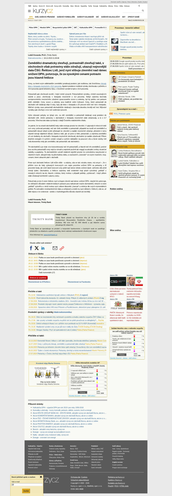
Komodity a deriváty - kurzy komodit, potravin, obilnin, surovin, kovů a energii (62, 410)
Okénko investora (117, 73)
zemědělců (100, 128)
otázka (68, 163)
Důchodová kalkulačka (35, 451)
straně (43, 126)
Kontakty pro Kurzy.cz (116, 483)
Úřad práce (52, 457)
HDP (80, 454)
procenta (35, 89)
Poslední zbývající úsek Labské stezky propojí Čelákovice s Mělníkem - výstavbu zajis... (72, 304)
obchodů (46, 136)
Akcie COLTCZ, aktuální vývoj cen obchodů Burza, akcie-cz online (58, 427)
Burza (72, 449)
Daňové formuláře (66, 17)
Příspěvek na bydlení (34, 457)
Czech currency (117, 465)
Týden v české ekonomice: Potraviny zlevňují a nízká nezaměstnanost (65, 350)
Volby (114, 459)
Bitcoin (77, 6)
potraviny (49, 118)
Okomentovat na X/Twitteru (39, 282)
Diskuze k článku (36, 254)
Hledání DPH (45, 27)
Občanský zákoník (97, 459)
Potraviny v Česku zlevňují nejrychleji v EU (54, 354)
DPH (40, 20)
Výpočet (39, 446)
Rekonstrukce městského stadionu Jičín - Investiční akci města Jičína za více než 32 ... (71, 301)
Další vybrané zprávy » (98, 49)
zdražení (55, 99)
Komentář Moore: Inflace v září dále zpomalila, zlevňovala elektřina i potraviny (67, 341)
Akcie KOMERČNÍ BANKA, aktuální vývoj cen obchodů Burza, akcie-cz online (63, 416)
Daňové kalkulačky (110, 17)
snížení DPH (86, 165)
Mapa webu (120, 459)
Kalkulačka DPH (86, 27)
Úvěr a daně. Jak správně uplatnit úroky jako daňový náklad (128, 129)
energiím (38, 139)
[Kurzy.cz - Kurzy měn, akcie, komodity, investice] (43, 13)
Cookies (84, 477)
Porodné (61, 463)
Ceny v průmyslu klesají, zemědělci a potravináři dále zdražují (61, 344)
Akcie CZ (42, 6)
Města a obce (95, 449)
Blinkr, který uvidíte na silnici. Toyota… (42, 36)
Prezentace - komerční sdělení (127, 28)
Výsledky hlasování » (75, 395)
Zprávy (35, 6)
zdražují (89, 131)
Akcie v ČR (113, 275)
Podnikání (94, 446)
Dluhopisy (73, 451)
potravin (63, 184)
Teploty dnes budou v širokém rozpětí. (42, 46)
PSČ (102, 449)
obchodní (31, 105)
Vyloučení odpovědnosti (80, 480)
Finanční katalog (117, 456)
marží (37, 155)
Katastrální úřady (96, 454)
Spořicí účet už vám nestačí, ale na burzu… (135, 66)
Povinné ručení (33, 467)
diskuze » (84, 395)
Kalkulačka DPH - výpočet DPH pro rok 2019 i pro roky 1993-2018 (58, 407)
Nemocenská (53, 463)
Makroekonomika (34, 58)
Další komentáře (45, 272)
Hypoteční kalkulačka (35, 465)
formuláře (98, 467)
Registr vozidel (117, 451)
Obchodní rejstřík (116, 2)
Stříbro (86, 463)
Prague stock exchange (119, 467)
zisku (57, 176)
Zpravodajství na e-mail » (127, 109)
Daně (36, 20)
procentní (31, 168)
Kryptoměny (74, 457)
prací (39, 97)
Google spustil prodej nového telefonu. (133, 61)
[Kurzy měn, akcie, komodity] (47, 481)
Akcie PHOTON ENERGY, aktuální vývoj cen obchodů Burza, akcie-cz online (62, 424)
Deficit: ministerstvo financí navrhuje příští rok (86, 36)
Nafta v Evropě (75, 467)
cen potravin (101, 99)
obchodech (60, 118)
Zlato (72, 6)
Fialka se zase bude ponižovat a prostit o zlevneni (59, 257)
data (47, 120)
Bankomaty (59, 446)
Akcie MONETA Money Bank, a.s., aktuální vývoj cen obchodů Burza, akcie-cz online (65, 421)
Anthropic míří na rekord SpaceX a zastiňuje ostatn (88, 41)
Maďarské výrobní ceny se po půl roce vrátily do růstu (57, 327)
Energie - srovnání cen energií (44, 437)
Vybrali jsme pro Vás (77, 34)
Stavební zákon (96, 465)
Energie (95, 6)
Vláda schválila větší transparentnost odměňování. (88, 46)
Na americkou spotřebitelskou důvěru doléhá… (46, 41)
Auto (113, 449)
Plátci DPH (33, 27)
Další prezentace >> (136, 69)
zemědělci (58, 83)
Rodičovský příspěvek (35, 459)
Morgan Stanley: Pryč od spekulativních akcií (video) (56, 330)
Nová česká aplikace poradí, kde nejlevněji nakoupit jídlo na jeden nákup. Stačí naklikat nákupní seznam (131, 156)
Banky (51, 446)
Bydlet (140, 2)
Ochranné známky (97, 457)
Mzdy (83, 454)
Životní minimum (33, 462)
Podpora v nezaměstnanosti (58, 466)
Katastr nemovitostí (97, 451)
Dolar (62, 451)
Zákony (110, 6)
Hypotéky (84, 6)
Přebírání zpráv (124, 114)
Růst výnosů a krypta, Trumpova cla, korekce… (46, 39)
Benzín (81, 465)
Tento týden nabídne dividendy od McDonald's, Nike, (89, 39)
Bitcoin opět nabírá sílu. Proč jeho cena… (134, 64)
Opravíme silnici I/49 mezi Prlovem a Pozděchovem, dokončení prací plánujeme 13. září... (72, 307)
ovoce (73, 99)
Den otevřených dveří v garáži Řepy (42, 44)
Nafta (85, 465)
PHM (76, 465)
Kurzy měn (58, 6)
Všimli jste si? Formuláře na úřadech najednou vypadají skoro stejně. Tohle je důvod (128, 139)
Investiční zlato (78, 463)
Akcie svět (49, 6)
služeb (30, 97)
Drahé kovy (74, 460)
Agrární (65, 86)
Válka (121, 6)
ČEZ (76, 449)
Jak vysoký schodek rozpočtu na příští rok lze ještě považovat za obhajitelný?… (67, 320)
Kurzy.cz (30, 20)
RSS (116, 114)
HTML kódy (124, 486)
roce (36, 165)
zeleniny (81, 99)
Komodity (66, 6)
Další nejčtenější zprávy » (56, 49)
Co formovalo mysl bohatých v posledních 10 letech (130, 80)
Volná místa (58, 455)
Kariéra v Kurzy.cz (115, 480)
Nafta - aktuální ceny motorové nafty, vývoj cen (51, 435)
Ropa (72, 465)
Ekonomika (73, 454)
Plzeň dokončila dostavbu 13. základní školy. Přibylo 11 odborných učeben (64, 298)
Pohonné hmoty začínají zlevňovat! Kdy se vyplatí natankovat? (128, 91)
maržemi (98, 155)
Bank (49, 202)
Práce (116, 6)
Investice (130, 275)
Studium (145, 2)
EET (123, 17)
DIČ (75, 27)
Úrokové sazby (54, 449)
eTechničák (121, 453)
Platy (62, 457)
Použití (110, 486)
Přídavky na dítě (33, 454)
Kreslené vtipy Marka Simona (48, 363)
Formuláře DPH (101, 27)
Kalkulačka (103, 6)
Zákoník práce (95, 462)
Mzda (58, 457)
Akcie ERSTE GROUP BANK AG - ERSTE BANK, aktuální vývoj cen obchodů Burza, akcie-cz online (70, 413)
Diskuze (127, 6)
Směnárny (52, 451)
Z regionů (84, 295)
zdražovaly (92, 118)
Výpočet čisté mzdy (34, 449)
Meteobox (134, 2)
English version (117, 462)
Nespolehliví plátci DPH (62, 27)
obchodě (54, 157)
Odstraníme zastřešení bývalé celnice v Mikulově (55, 295)
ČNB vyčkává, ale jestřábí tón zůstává (130, 100)
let (46, 173)
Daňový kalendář (85, 17)
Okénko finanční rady (119, 147)
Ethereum (87, 457)
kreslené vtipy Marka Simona (48, 383)
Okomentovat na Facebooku (79, 282)
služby (100, 139)
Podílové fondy (82, 451)
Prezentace (127, 58)
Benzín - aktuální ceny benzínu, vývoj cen (49, 429)
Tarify (90, 6)
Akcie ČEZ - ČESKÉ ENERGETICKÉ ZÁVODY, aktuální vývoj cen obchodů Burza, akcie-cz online (70, 418)
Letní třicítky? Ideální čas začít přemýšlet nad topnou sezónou (131, 164)
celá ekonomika (34, 141)
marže (81, 184)
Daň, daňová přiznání (45, 17)
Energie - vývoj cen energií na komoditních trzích (51, 432)
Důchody (52, 469)
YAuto (129, 2)
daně (89, 168)
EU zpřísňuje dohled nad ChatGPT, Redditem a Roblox (90, 44)
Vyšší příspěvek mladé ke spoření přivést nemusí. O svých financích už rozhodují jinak (131, 175)
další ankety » (92, 395)
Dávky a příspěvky (55, 461)
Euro (58, 451)
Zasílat (26, 491)
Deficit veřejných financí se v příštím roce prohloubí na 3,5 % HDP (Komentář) (66, 323)
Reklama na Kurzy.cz (116, 477)
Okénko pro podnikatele (120, 121)
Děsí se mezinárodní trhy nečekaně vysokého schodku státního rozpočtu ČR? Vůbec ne (70, 317)
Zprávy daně (133, 17)
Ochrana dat (75, 477)
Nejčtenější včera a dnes (38, 34)
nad (68, 168)
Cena (118, 449)
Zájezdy (124, 2)
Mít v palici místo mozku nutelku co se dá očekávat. (60, 267)
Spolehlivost (124, 449)
